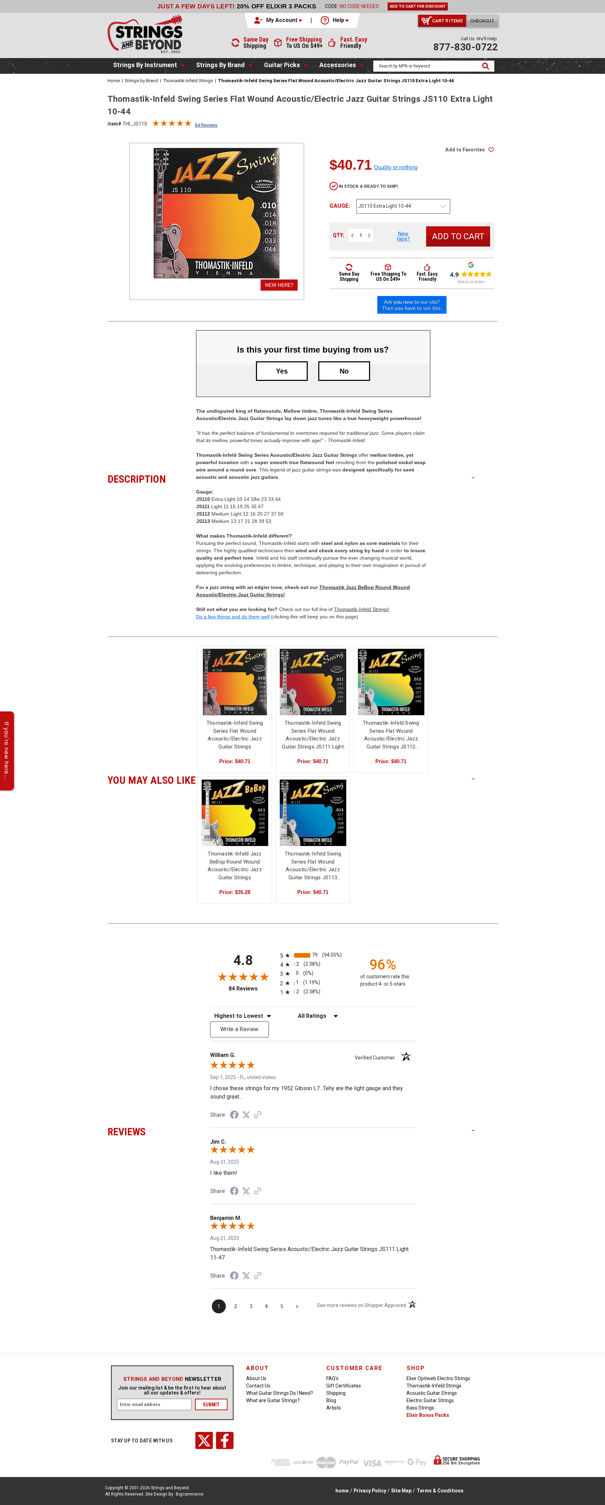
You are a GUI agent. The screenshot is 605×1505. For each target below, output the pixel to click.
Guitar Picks (282, 65)
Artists (333, 1408)
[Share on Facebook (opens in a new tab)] (234, 1116)
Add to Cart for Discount (418, 6)
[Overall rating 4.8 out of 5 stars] (172, 125)
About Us (256, 1378)
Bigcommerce (189, 1494)
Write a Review (239, 1029)
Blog (331, 1400)
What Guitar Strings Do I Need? (279, 1393)
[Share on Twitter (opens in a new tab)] (246, 1115)
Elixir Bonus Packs (427, 1415)
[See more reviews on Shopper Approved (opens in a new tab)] (258, 1115)
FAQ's (332, 1378)
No (344, 371)
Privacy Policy (370, 1490)
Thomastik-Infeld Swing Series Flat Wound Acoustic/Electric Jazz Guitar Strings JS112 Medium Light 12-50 (391, 735)
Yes (282, 371)
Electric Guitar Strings (430, 1400)
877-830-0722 (465, 47)
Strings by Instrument (145, 65)
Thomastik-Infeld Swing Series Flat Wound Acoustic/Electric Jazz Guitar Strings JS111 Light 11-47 (313, 735)
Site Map (401, 1490)
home (341, 1490)
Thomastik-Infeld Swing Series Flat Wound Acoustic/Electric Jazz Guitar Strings (235, 735)
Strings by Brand (220, 65)
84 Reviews (206, 125)
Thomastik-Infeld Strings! (361, 609)
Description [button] (151, 478)
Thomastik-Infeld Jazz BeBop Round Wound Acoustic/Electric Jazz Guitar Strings (235, 866)
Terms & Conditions (440, 1490)
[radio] (313, 955)
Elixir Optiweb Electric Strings (438, 1378)
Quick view (235, 681)
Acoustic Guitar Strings (431, 1393)
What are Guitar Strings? (273, 1400)
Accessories (337, 65)
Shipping (336, 1393)
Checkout (482, 20)
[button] (278, 20)
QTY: (338, 235)
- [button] (473, 477)
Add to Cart (313, 688)
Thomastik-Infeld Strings (433, 1386)
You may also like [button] (151, 779)
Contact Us (258, 1386)
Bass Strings (420, 1408)
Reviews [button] (151, 1131)
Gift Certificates (343, 1386)
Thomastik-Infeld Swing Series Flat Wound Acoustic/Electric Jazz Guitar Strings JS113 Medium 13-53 (313, 866)
